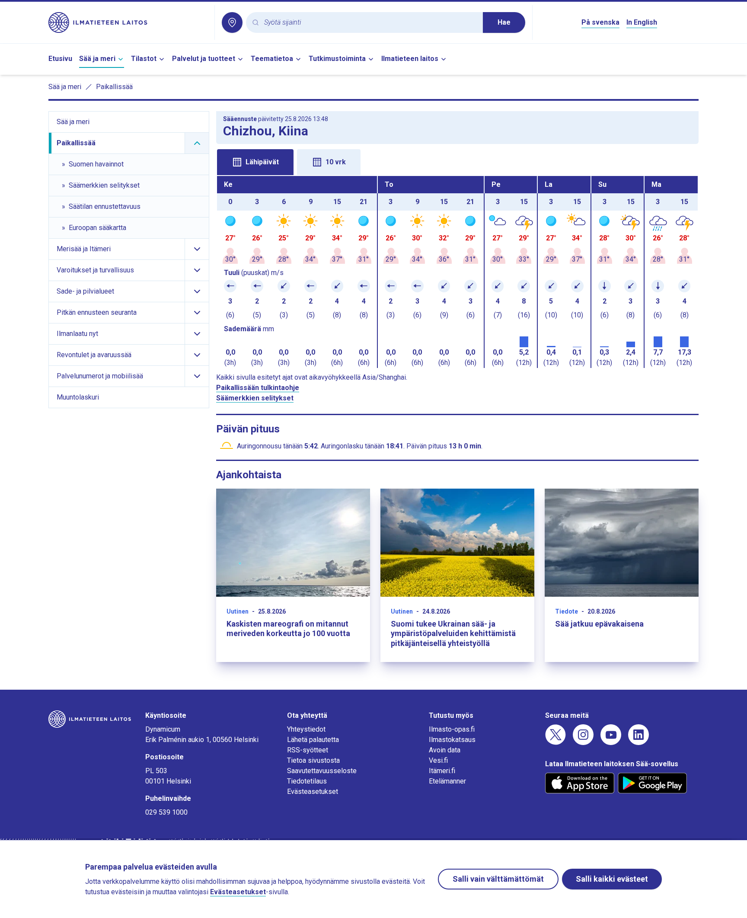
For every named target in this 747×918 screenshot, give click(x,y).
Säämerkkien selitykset (255, 398)
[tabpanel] (457, 272)
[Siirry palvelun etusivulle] (128, 22)
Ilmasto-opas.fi (452, 729)
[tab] (255, 162)
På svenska (600, 22)
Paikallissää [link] (114, 87)
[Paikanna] (232, 22)
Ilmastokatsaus (452, 740)
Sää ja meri (97, 58)
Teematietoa (272, 58)
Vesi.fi (438, 760)
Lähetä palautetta (313, 740)
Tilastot (143, 58)
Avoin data (444, 750)
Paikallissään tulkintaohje (257, 388)
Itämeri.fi (442, 771)
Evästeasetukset (312, 791)
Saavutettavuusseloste (322, 771)
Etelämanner (447, 781)
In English (641, 22)
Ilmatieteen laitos (409, 58)
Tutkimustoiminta (337, 58)
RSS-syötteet (307, 750)
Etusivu (60, 58)
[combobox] (370, 22)
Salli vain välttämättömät (498, 878)
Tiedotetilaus (307, 781)
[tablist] (457, 161)
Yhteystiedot (306, 729)
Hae (504, 22)
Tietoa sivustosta (313, 760)
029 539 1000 (166, 812)
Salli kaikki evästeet (612, 878)
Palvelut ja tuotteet (203, 58)
